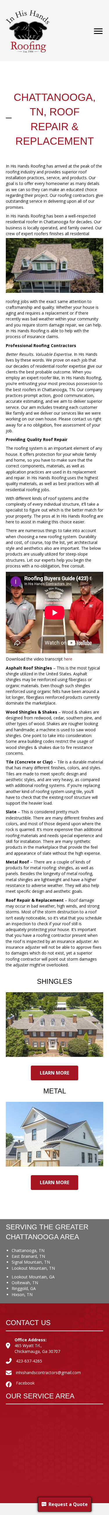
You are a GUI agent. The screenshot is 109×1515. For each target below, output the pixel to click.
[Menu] (98, 31)
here (68, 659)
